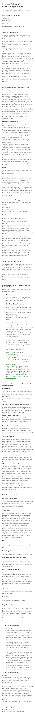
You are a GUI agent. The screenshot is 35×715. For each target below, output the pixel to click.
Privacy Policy (9, 322)
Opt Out (16, 322)
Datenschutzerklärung (11, 351)
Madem (4, 709)
